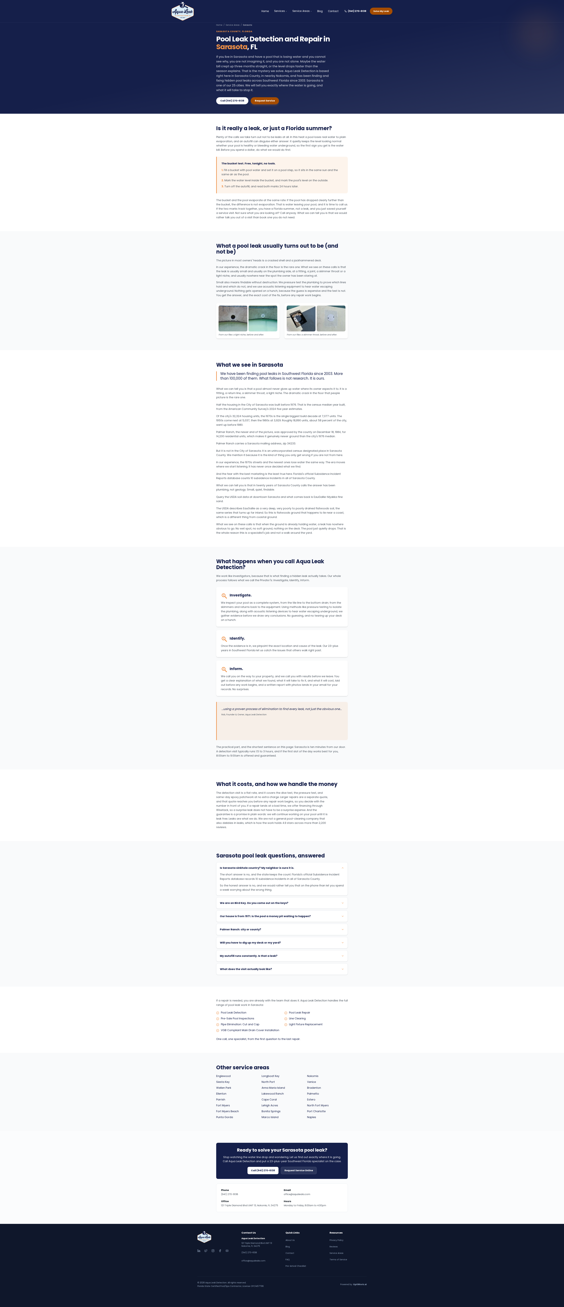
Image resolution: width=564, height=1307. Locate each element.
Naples (311, 1117)
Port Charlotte (316, 1111)
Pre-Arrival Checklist (296, 1266)
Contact (333, 11)
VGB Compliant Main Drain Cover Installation (250, 1030)
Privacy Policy (336, 1240)
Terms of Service (338, 1259)
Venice (311, 1082)
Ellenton (221, 1093)
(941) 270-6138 (357, 11)
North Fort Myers (318, 1105)
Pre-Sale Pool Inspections (237, 1018)
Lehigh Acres (270, 1105)
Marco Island (270, 1117)
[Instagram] (213, 1251)
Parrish (220, 1099)
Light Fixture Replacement (306, 1024)
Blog (320, 11)
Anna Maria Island (273, 1088)
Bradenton (314, 1088)
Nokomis (312, 1076)
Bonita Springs (271, 1111)
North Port (268, 1082)
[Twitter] (206, 1251)
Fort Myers (223, 1105)
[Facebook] (220, 1251)
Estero (311, 1099)
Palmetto (313, 1093)
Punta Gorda (224, 1117)
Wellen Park (223, 1088)
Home (265, 11)
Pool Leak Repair (299, 1012)
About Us (290, 1240)
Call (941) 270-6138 (232, 100)
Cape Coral (269, 1099)
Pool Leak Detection (233, 1012)
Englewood (223, 1076)
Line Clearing (297, 1018)
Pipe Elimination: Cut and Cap (240, 1024)
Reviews (334, 1246)
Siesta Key (223, 1082)
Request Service (265, 100)
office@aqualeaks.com (297, 1194)
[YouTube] (227, 1251)
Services (279, 11)
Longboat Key (270, 1076)
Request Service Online (298, 1170)
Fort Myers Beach (227, 1111)
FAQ (288, 1259)
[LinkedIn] (199, 1251)
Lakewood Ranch (273, 1093)
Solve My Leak (381, 11)
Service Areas (301, 11)
